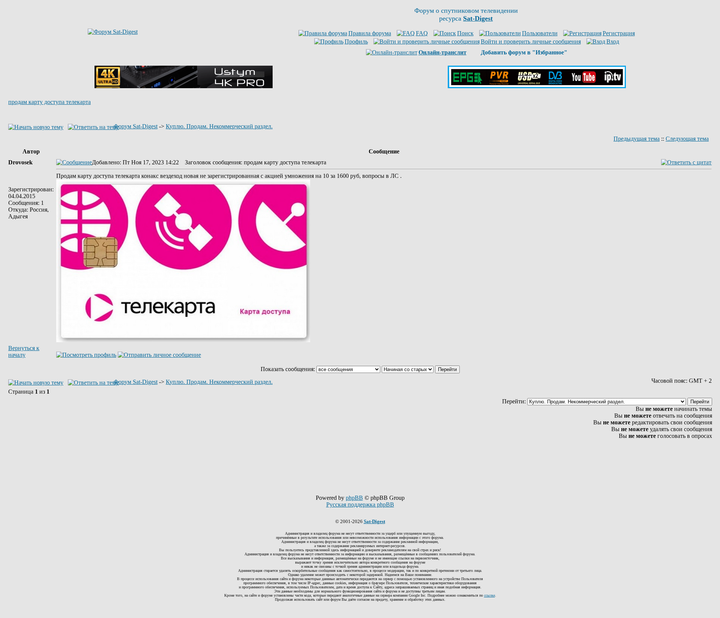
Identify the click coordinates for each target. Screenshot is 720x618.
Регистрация (619, 33)
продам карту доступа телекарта (49, 102)
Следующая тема (687, 138)
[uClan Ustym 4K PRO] (183, 86)
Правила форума (369, 33)
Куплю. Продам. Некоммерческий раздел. (219, 126)
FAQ (422, 33)
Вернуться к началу (23, 351)
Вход (612, 41)
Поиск (465, 33)
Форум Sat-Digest (136, 126)
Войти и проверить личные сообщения (531, 41)
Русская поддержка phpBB (360, 504)
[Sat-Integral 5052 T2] (537, 86)
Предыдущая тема (637, 138)
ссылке (489, 595)
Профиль (356, 41)
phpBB (354, 498)
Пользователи (540, 33)
